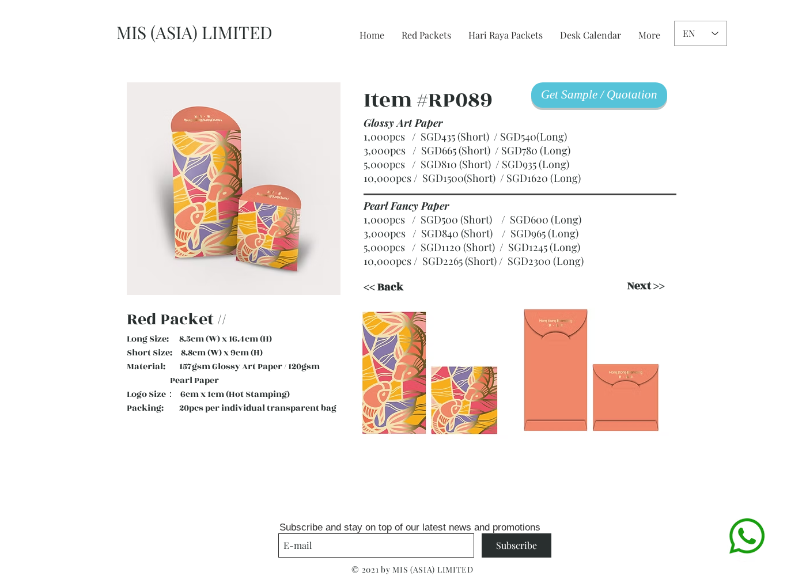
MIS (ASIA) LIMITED (194, 32)
